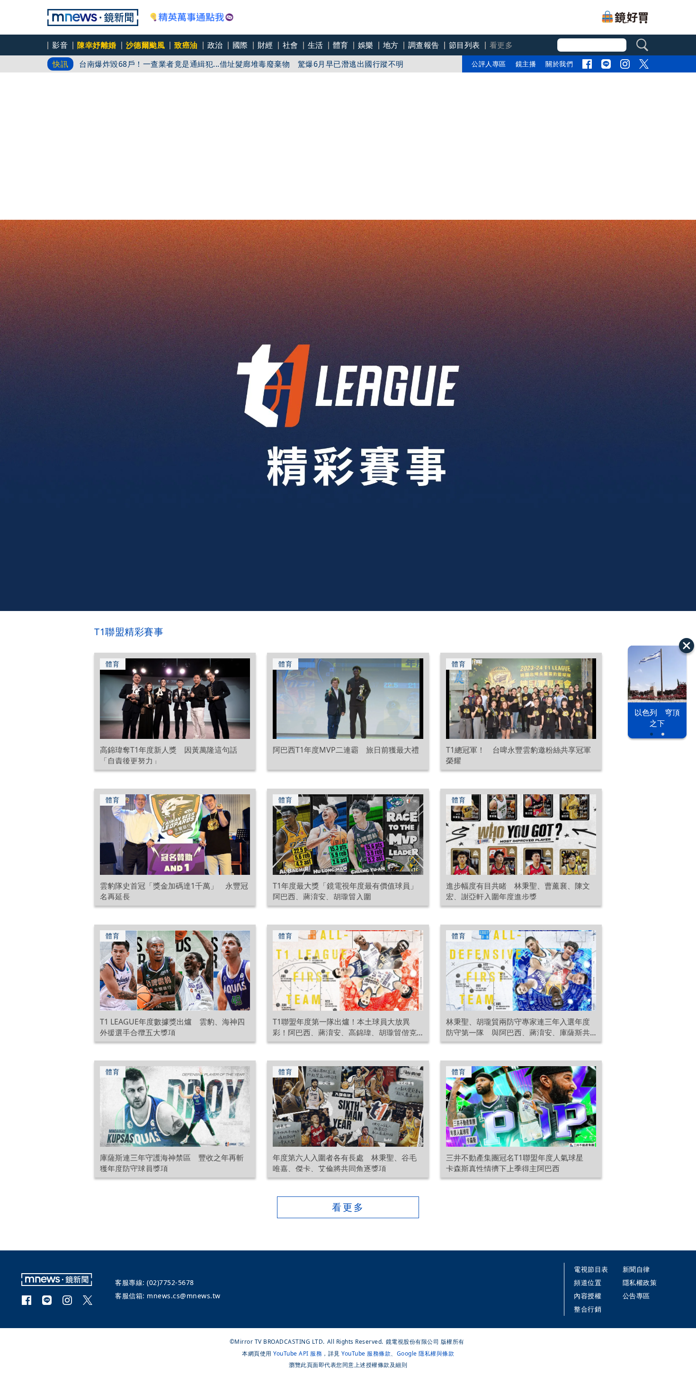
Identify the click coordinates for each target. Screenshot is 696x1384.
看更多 (348, 1207)
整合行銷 (587, 1308)
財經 (265, 45)
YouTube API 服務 (297, 1353)
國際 (240, 45)
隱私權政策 (640, 1282)
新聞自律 (636, 1269)
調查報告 (423, 45)
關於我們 (559, 63)
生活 (315, 45)
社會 (290, 45)
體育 (340, 45)
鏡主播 (526, 63)
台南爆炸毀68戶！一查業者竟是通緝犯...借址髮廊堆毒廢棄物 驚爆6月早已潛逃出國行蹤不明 (241, 64)
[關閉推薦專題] (686, 645)
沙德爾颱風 (145, 45)
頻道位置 (587, 1282)
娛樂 (366, 45)
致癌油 (186, 45)
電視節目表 (591, 1269)
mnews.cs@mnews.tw (184, 1295)
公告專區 (636, 1295)
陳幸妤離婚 (96, 45)
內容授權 (587, 1295)
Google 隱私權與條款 (426, 1353)
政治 (215, 45)
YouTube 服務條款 (366, 1353)
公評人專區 (489, 63)
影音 (60, 45)
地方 (391, 45)
